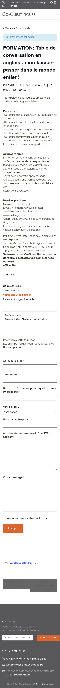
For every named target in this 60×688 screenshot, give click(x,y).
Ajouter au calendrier (21, 562)
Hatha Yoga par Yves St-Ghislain (15, 583)
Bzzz (38, 684)
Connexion (47, 684)
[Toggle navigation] (57, 14)
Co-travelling (39, 3)
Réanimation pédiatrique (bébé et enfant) (44, 585)
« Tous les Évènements (16, 28)
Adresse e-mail (13, 361)
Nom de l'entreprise (15, 419)
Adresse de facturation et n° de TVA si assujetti (27, 435)
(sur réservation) (19, 674)
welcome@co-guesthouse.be (25, 664)
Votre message (13, 477)
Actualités (15, 3)
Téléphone (10, 374)
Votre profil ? (12, 406)
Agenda (26, 3)
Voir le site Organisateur (17, 294)
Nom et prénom (14, 347)
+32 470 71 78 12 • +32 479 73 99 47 (25, 658)
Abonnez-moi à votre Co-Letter (27, 518)
